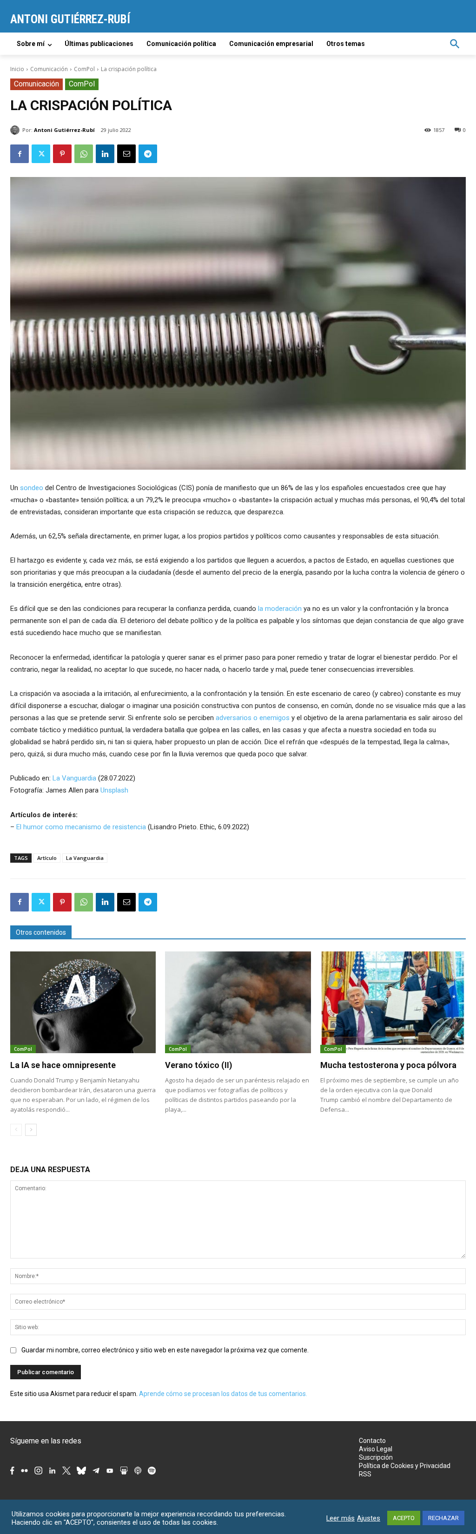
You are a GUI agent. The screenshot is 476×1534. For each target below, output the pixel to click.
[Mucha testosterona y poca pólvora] (393, 1002)
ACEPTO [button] (404, 1517)
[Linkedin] (105, 153)
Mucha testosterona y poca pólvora (388, 1065)
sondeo (31, 488)
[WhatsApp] (83, 153)
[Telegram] (148, 153)
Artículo (47, 857)
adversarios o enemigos (253, 718)
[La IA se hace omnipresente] (83, 1002)
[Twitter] (41, 153)
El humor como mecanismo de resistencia (81, 827)
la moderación (280, 608)
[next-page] (31, 1130)
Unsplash (114, 790)
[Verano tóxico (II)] (238, 1002)
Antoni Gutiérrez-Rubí (64, 129)
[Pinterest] (62, 153)
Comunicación (49, 69)
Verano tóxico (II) (198, 1065)
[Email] (126, 153)
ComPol (84, 69)
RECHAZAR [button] (443, 1517)
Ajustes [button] (368, 1518)
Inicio (17, 69)
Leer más (340, 1518)
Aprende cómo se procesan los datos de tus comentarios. (223, 1393)
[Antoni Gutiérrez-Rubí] (16, 130)
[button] (454, 44)
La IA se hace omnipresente (63, 1065)
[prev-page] (16, 1130)
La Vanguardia (74, 778)
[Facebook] (19, 153)
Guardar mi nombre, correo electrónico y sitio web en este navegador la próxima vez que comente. (165, 1350)
